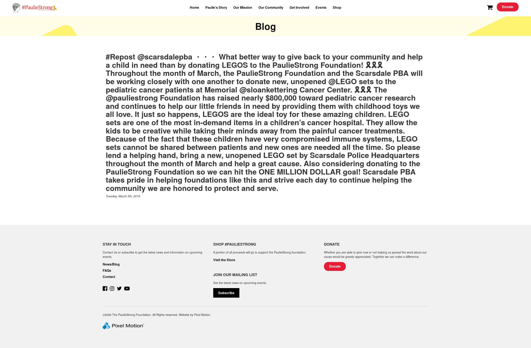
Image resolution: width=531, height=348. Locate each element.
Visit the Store (224, 260)
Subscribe (226, 292)
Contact (109, 276)
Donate (507, 6)
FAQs (107, 270)
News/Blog (111, 264)
